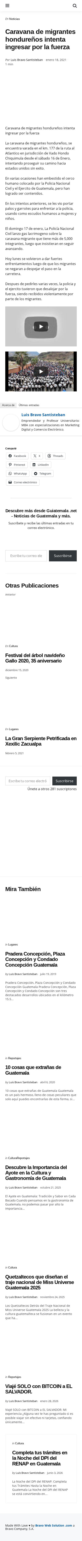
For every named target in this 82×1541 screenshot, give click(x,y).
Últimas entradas (29, 405)
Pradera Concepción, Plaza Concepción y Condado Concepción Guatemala (35, 959)
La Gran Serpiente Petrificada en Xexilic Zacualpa (41, 741)
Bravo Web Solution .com (53, 1525)
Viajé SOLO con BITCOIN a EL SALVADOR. (38, 1388)
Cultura (13, 646)
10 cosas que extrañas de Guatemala (33, 1069)
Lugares (14, 729)
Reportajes (14, 1058)
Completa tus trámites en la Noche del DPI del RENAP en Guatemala (39, 1458)
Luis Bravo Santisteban (27, 60)
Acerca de (8, 405)
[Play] (41, 327)
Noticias (14, 19)
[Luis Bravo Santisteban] (11, 422)
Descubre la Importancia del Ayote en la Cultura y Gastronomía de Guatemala (36, 1172)
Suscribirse (63, 555)
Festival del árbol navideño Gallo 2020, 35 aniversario (35, 658)
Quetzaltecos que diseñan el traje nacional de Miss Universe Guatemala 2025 (39, 1282)
